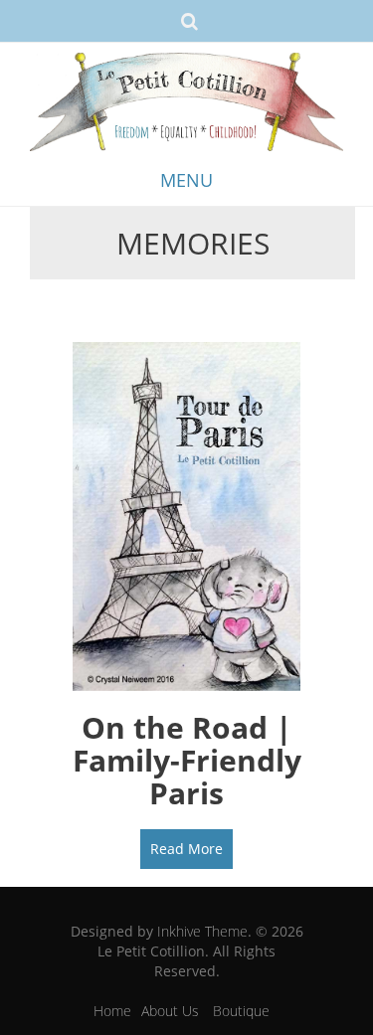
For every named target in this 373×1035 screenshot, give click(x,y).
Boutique (241, 1010)
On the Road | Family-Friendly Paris (187, 760)
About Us (170, 1010)
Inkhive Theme (202, 931)
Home (112, 1010)
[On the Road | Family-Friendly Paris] (186, 514)
